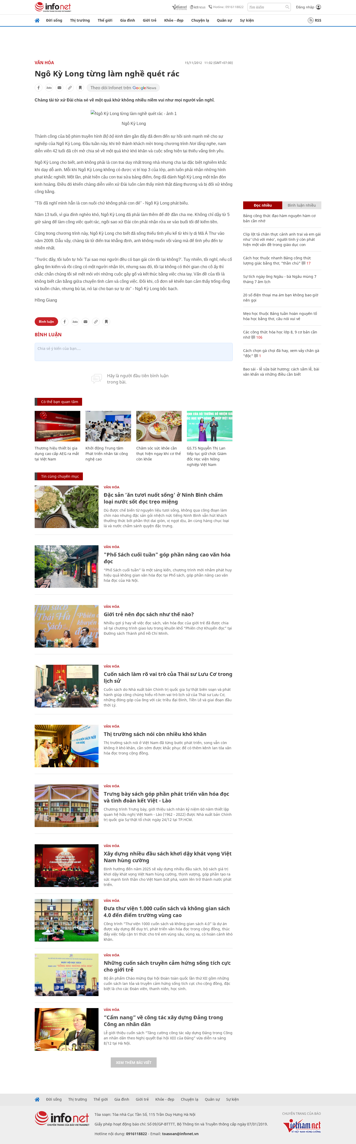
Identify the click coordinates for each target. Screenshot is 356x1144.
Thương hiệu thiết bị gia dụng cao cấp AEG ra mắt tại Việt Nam (57, 454)
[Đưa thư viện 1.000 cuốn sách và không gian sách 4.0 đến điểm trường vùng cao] (67, 920)
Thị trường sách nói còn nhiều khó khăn (155, 734)
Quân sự (224, 20)
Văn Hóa (44, 62)
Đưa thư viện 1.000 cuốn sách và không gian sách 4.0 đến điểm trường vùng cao (167, 912)
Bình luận (46, 321)
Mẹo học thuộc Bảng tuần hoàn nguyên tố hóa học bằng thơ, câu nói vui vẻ (280, 316)
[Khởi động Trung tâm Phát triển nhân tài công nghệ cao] (108, 426)
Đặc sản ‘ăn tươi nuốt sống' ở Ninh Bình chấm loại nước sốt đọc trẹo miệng (163, 498)
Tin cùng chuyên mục (60, 476)
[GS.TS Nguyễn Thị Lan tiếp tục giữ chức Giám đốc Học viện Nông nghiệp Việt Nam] (209, 426)
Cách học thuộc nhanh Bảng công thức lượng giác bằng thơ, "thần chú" (277, 260)
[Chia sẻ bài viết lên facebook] (38, 88)
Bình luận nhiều (302, 205)
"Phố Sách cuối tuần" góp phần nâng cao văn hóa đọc (167, 558)
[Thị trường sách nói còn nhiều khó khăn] (67, 746)
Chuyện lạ (200, 20)
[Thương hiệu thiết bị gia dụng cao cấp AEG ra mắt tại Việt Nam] (57, 426)
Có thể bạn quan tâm (59, 401)
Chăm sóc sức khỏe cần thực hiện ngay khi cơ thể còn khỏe (158, 454)
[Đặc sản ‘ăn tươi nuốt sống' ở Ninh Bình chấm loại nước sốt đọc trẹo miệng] (67, 507)
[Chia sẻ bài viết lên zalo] (49, 88)
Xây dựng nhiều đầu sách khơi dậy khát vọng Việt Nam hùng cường (168, 857)
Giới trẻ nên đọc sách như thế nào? (149, 614)
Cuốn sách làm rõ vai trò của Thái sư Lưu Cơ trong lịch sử (168, 677)
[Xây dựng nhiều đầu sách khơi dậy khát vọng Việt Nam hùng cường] (67, 865)
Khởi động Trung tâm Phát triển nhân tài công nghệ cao (106, 454)
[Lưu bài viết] (80, 88)
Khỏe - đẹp (173, 20)
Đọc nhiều (263, 205)
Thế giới (105, 20)
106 (258, 337)
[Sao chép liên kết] (70, 88)
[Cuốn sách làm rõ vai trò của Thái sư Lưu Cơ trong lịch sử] (67, 686)
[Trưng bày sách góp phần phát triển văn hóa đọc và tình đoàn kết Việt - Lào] (67, 805)
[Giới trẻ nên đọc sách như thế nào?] (67, 626)
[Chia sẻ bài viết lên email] (59, 88)
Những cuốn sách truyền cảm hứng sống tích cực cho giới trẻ (167, 966)
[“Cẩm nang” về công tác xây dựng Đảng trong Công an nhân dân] (67, 1029)
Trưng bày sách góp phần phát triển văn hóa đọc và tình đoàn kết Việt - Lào (166, 797)
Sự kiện (247, 20)
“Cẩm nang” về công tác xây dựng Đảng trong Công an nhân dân (163, 1021)
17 (308, 263)
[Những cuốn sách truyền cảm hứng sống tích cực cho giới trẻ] (67, 975)
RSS (318, 20)
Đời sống (54, 20)
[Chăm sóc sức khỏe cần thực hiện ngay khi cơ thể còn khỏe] (159, 426)
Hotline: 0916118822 (228, 7)
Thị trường (80, 20)
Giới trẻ (149, 20)
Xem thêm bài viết (133, 1062)
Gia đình (127, 20)
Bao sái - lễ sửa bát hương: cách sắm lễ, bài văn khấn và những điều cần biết (281, 372)
